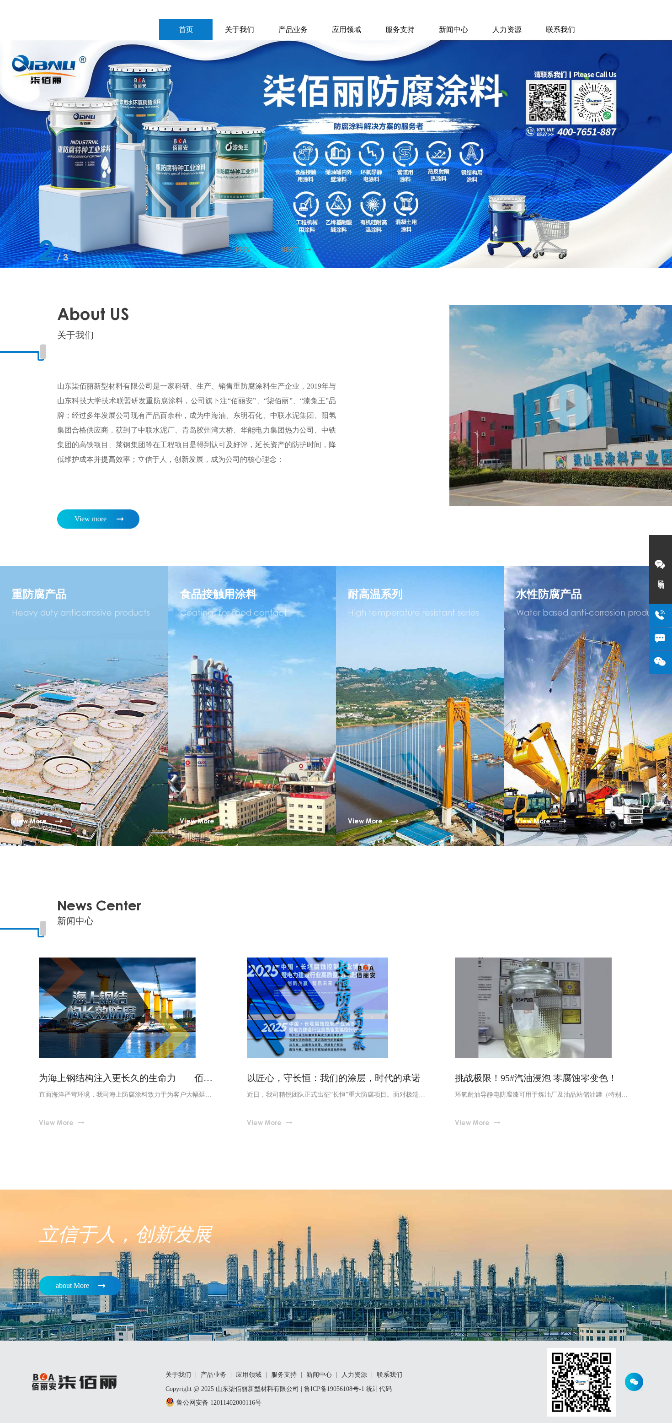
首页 (186, 29)
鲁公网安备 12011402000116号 (218, 1402)
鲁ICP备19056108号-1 (334, 1388)
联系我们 (560, 29)
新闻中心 (453, 29)
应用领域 (346, 29)
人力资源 (507, 29)
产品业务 (293, 29)
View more (91, 519)
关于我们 (239, 29)
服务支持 (400, 29)
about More (72, 1285)
